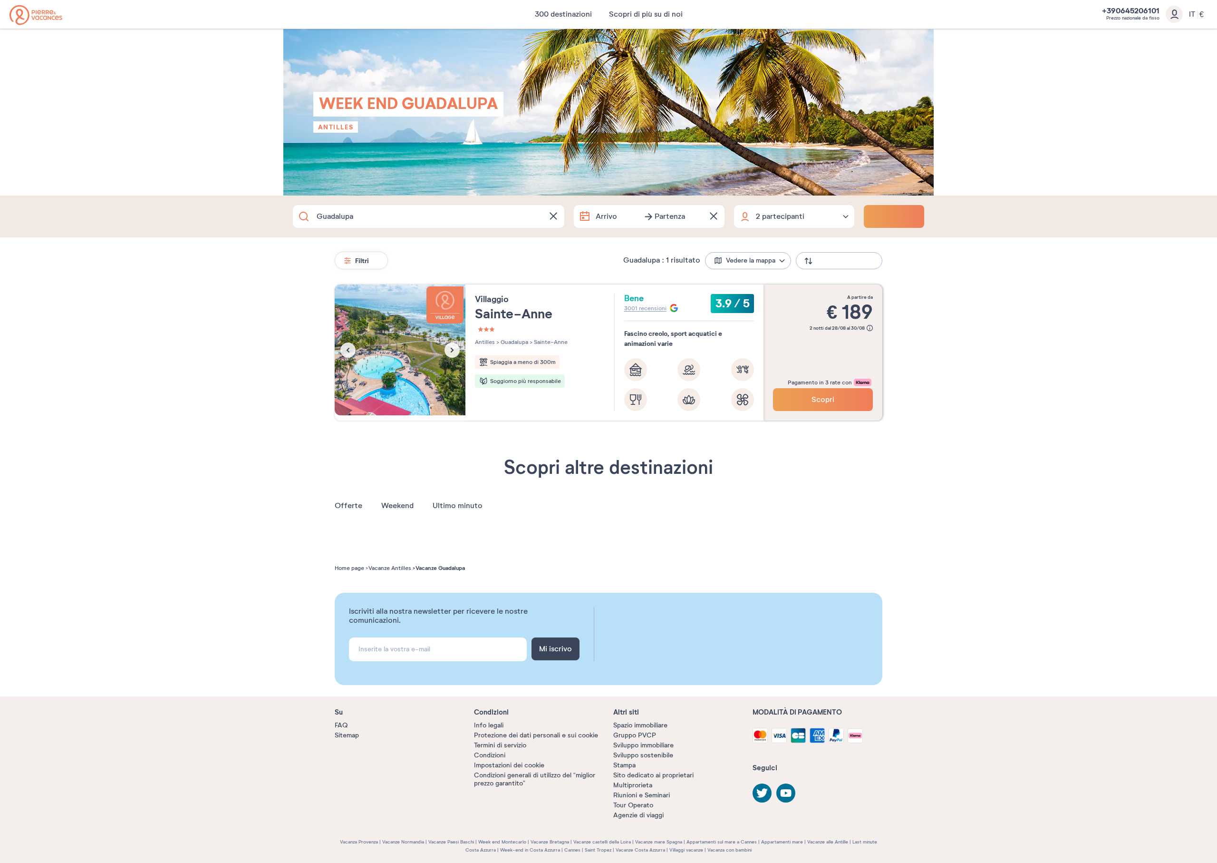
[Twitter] (762, 793)
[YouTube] (785, 793)
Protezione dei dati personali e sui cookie (536, 735)
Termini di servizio (500, 745)
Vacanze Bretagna (550, 842)
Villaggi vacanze (686, 850)
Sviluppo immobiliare (643, 745)
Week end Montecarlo (502, 842)
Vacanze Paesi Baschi (451, 842)
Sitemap (347, 735)
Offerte (348, 505)
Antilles (335, 127)
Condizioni (489, 755)
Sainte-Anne (550, 342)
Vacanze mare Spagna (658, 842)
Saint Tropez (598, 850)
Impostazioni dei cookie (509, 765)
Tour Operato (633, 805)
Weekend (397, 505)
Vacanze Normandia (403, 842)
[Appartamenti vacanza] (36, 15)
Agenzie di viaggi (638, 815)
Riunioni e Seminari (641, 795)
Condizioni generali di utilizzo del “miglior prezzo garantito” (534, 779)
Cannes (572, 850)
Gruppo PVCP (634, 735)
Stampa (624, 765)
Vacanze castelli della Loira (602, 842)
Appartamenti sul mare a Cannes (721, 842)
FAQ (341, 725)
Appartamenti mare (782, 842)
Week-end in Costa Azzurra (530, 850)
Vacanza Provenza (359, 842)
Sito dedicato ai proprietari (653, 775)
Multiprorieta (632, 785)
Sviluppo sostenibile (643, 755)
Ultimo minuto (458, 505)
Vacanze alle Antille (827, 842)
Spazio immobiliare (640, 725)
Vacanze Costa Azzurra (640, 850)
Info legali (488, 725)
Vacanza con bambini (729, 850)
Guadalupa (513, 342)
